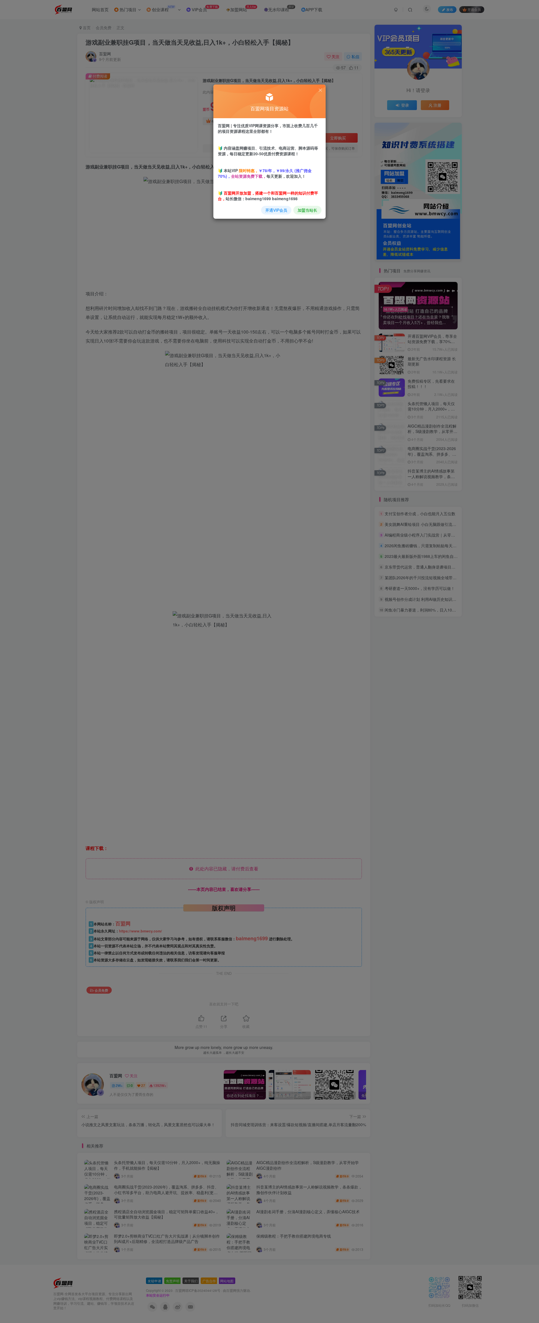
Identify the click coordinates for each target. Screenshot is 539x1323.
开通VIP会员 (276, 210)
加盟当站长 (307, 210)
